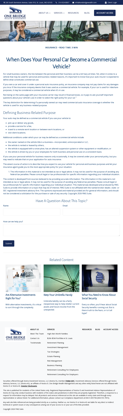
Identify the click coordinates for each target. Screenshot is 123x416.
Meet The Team (37, 333)
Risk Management (54, 361)
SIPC (73, 381)
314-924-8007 (63, 2)
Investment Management (57, 347)
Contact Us (34, 338)
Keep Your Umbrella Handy (58, 294)
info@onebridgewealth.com (86, 2)
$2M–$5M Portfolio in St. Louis (59, 338)
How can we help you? (13, 221)
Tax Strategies (53, 351)
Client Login (112, 2)
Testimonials (35, 342)
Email (65, 205)
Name (6, 205)
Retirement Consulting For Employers (62, 374)
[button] (43, 13)
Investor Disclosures (29, 386)
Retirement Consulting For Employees (63, 370)
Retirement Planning (55, 342)
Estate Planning (53, 356)
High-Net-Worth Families (57, 333)
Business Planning (54, 365)
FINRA (67, 381)
